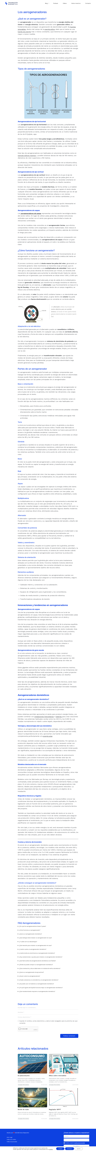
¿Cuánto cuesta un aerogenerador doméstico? (32, 949)
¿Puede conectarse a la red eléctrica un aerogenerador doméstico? (38, 980)
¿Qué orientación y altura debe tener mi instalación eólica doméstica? (39, 968)
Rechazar (69, 1148)
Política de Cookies (11, 1139)
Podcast (55, 3)
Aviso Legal (9, 1137)
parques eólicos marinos (27, 155)
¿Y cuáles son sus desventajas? (28, 941)
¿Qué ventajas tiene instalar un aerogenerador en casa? (35, 938)
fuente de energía (24, 32)
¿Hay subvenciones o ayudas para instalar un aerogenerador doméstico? (40, 957)
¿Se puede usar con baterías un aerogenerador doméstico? (36, 984)
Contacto (88, 3)
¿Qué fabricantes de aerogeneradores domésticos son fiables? (37, 961)
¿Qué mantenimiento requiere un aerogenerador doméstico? (37, 991)
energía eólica (50, 29)
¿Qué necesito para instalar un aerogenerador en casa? (35, 945)
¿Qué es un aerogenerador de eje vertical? (31, 972)
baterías (59, 716)
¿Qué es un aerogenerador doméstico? (30, 934)
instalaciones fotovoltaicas (44, 716)
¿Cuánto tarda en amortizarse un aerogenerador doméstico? (37, 953)
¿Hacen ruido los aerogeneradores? (29, 976)
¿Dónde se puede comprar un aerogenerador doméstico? (36, 964)
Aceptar (60, 1148)
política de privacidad (80, 1143)
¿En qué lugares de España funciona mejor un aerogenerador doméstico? (41, 987)
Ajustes (78, 1148)
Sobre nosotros (75, 3)
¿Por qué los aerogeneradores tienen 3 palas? (32, 926)
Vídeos (65, 3)
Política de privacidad (12, 1141)
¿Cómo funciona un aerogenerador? (29, 930)
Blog (46, 3)
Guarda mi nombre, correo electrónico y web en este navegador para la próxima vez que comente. (48, 1022)
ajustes (51, 1149)
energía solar (47, 736)
